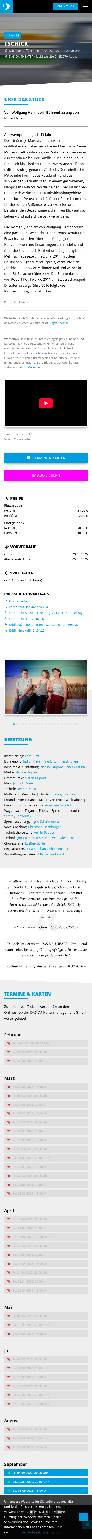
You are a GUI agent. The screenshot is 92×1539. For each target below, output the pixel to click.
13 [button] (52, 724)
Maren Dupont (35, 778)
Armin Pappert (44, 832)
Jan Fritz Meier (23, 783)
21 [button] (78, 724)
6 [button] (30, 724)
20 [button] (75, 724)
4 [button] (23, 724)
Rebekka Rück (75, 767)
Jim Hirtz (23, 838)
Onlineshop (65, 6)
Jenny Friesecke (65, 794)
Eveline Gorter (35, 843)
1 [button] (14, 724)
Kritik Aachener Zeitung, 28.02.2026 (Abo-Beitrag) (43, 625)
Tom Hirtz (32, 756)
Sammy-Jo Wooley (17, 816)
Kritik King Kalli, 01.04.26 (26, 630)
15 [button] (59, 724)
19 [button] (71, 724)
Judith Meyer (32, 761)
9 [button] (39, 724)
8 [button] (36, 724)
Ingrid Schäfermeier (45, 821)
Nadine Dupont (51, 767)
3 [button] (20, 724)
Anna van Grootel (58, 805)
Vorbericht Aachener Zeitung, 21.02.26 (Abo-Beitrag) (45, 613)
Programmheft (19, 601)
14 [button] (55, 724)
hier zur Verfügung (29, 367)
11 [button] (46, 724)
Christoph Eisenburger (44, 827)
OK (83, 1517)
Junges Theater (58, 323)
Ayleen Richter (69, 838)
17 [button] (65, 724)
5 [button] (26, 724)
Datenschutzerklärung (32, 1532)
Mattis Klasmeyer (44, 838)
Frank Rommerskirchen (60, 761)
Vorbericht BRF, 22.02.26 (26, 619)
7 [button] (33, 724)
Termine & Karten (49, 458)
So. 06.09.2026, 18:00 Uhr (31, 1490)
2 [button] (17, 724)
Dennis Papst (26, 789)
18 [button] (68, 724)
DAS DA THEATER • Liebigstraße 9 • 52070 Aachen (44, 56)
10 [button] (43, 724)
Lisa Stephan (36, 848)
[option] (46, 687)
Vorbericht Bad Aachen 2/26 (28, 607)
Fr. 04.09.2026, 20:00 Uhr (30, 1473)
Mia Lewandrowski (52, 854)
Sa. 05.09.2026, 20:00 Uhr (31, 1482)
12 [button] (49, 724)
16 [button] (62, 724)
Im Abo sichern (46, 475)
